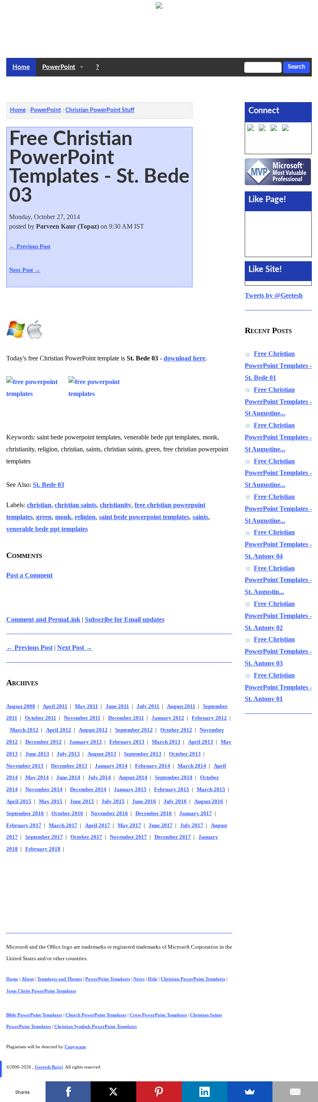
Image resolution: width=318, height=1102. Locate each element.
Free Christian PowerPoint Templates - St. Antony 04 (278, 544)
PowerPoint (58, 67)
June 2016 (144, 801)
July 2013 (68, 754)
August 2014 (132, 777)
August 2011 (181, 706)
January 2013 (85, 742)
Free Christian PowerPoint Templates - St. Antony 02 (278, 615)
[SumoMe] (250, 1091)
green (44, 516)
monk (63, 516)
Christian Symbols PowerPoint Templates (95, 1026)
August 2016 (208, 801)
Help (152, 978)
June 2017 (161, 825)
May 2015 (51, 801)
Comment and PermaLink (43, 619)
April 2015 (18, 801)
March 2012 (24, 730)
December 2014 (88, 789)
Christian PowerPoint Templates (193, 978)
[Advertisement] (157, 87)
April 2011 (55, 706)
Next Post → (25, 270)
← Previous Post (30, 246)
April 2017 (97, 825)
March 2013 (166, 742)
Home (21, 67)
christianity (115, 504)
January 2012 (168, 718)
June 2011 (117, 706)
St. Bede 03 (48, 484)
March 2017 (63, 825)
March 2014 (192, 766)
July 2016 (175, 801)
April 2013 (200, 742)
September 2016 (25, 813)
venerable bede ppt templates (47, 528)
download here (184, 358)
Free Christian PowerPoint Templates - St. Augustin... (278, 580)
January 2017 (195, 813)
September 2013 (142, 754)
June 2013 (37, 754)
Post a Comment (29, 575)
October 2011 (40, 718)
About (28, 978)
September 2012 (134, 730)
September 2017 (44, 837)
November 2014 (44, 789)
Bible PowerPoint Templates (34, 1014)
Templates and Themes (59, 978)
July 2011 (148, 706)
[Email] (295, 1091)
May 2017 (129, 825)
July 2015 (113, 801)
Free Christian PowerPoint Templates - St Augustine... (278, 401)
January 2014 (111, 766)
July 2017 (191, 825)
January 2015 (130, 789)
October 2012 (176, 730)
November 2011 (82, 718)
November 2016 (109, 813)
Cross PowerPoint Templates (158, 1014)
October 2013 (185, 754)
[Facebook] (68, 1091)
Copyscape (75, 1046)
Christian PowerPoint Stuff (100, 110)
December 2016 (153, 813)
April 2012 (58, 730)
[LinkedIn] (204, 1091)
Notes (139, 978)
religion (85, 516)
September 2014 (174, 777)
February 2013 (127, 742)
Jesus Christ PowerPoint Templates (41, 990)
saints (200, 516)
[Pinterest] (159, 1091)
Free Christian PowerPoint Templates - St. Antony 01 (278, 687)
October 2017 (86, 837)
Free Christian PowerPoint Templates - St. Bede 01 (278, 365)
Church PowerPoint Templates (95, 1014)
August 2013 (101, 754)
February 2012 (209, 718)
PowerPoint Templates (107, 978)
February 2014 (152, 766)
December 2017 (172, 837)
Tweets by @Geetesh (274, 295)
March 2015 (211, 789)
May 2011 (86, 706)
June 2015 (82, 801)
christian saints (75, 504)
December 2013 (69, 766)
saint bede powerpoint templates (144, 516)
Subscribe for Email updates (124, 619)
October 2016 (67, 813)
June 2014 (68, 777)
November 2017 (128, 837)
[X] (113, 1091)
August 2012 (93, 730)
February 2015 (171, 789)
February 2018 (42, 849)
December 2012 (43, 742)
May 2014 (37, 777)
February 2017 (23, 825)
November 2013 (24, 766)
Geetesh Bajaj (49, 1066)
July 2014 (99, 777)
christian (39, 504)
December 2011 (126, 718)
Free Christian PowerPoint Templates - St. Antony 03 (278, 651)
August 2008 (20, 706)
